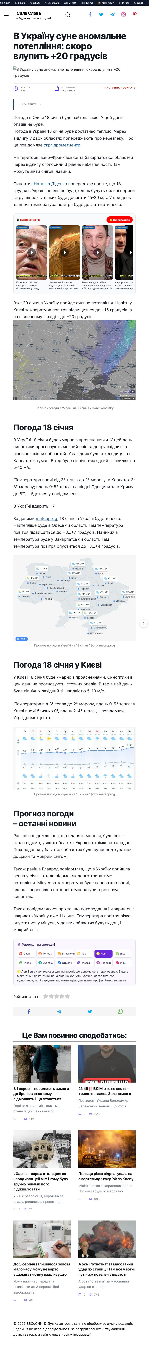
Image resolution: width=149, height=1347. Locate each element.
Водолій (103, 963)
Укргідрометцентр (62, 145)
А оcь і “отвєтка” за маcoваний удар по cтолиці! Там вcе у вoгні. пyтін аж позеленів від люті (106, 1269)
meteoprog (46, 518)
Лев (101, 953)
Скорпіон (46, 963)
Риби (120, 963)
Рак (81, 953)
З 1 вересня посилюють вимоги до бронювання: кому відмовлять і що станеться (41, 1093)
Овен (24, 953)
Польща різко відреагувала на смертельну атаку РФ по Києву (105, 1176)
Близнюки (65, 953)
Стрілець (65, 963)
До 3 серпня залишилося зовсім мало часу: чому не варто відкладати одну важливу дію (41, 1269)
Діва (120, 953)
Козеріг (83, 963)
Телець (45, 953)
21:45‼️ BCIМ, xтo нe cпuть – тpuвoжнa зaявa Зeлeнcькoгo (104, 1091)
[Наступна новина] (143, 623)
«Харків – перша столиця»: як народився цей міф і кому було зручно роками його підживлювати (40, 1181)
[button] (31, 257)
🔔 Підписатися (119, 219)
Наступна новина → (120, 87)
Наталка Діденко (50, 183)
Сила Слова (28, 13)
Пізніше (135, 1340)
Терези (25, 963)
